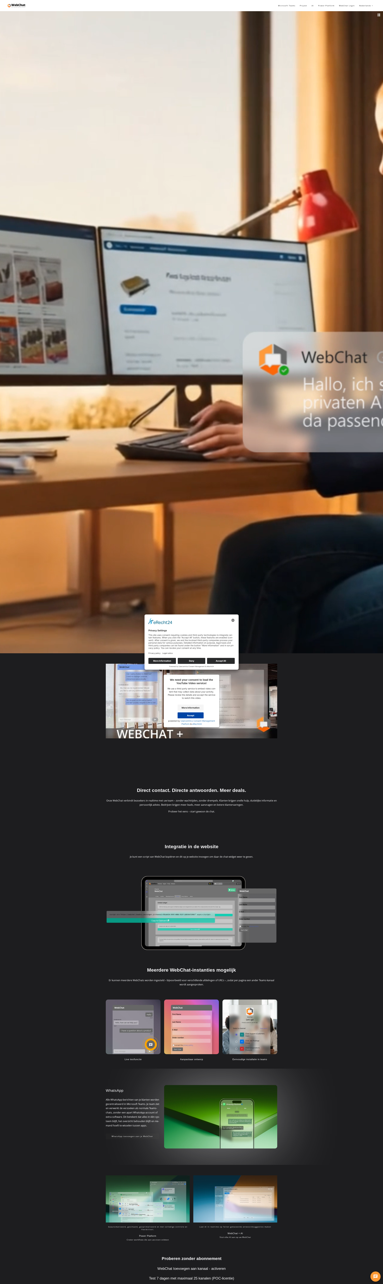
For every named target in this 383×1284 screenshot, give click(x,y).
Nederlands (365, 5)
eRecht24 (197, 724)
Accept (190, 715)
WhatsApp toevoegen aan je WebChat (132, 1136)
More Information (191, 707)
